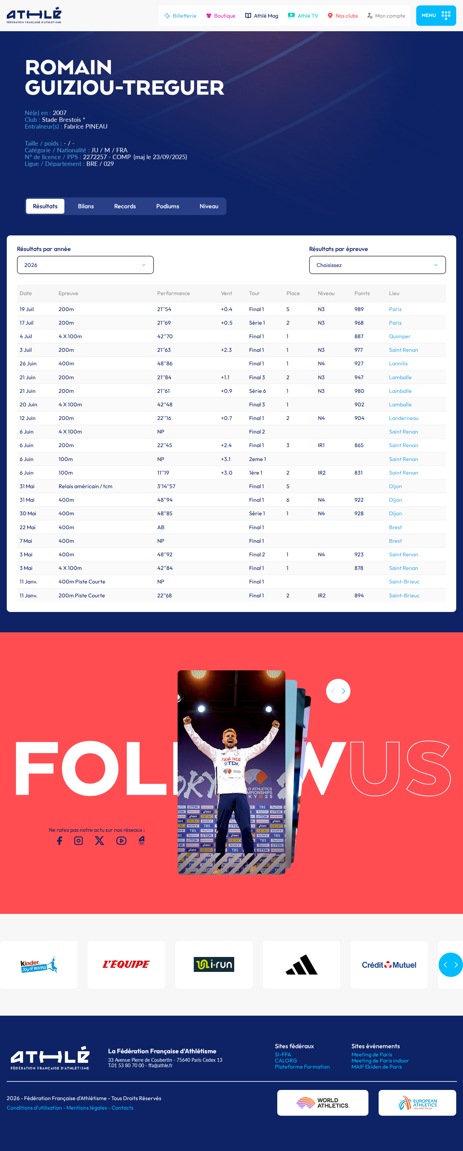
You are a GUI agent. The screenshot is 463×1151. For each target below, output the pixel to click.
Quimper (400, 336)
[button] (343, 691)
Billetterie (185, 16)
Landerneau (404, 418)
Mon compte (390, 16)
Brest (395, 527)
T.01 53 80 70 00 (126, 1065)
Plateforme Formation (302, 1066)
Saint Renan (403, 349)
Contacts (123, 1107)
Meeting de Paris (371, 1054)
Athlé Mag (266, 16)
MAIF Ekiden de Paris (376, 1066)
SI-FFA (283, 1054)
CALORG (286, 1060)
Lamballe (400, 377)
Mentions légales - (89, 1107)
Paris (395, 309)
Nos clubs (347, 16)
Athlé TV (308, 16)
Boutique (225, 16)
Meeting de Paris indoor (380, 1060)
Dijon (395, 486)
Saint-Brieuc (404, 581)
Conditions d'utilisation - (36, 1107)
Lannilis (398, 363)
